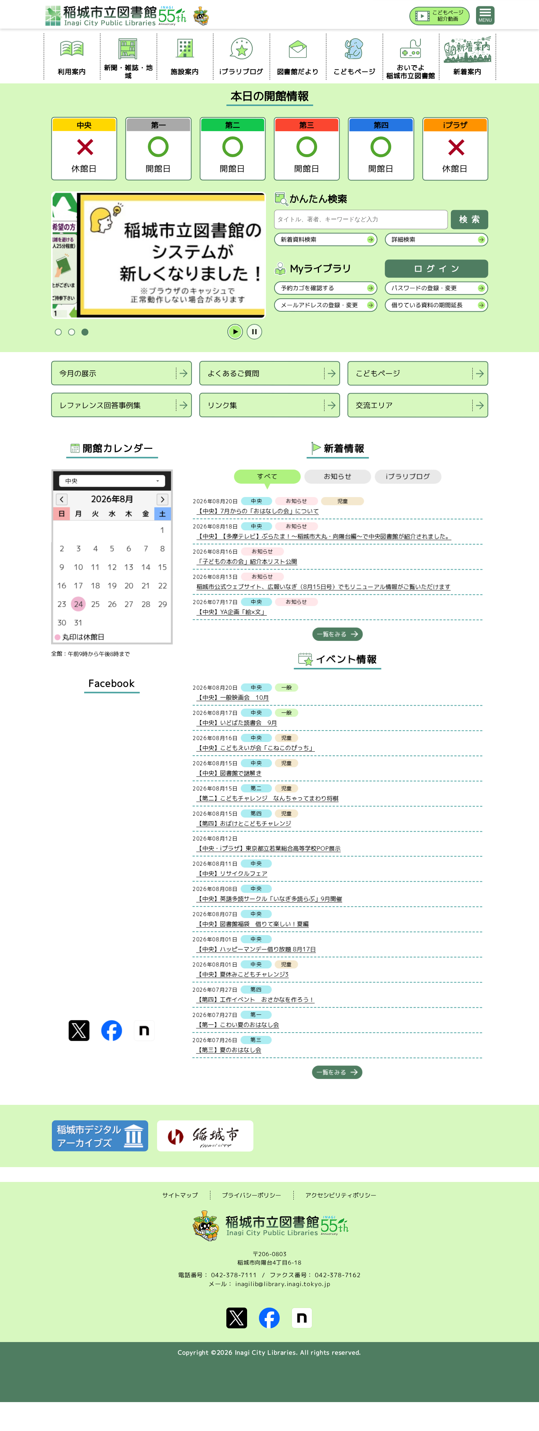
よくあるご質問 (233, 373)
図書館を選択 (52, 426)
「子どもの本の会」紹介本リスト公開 (246, 561)
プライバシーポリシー (251, 1195)
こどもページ (378, 373)
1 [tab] (58, 332)
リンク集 (222, 405)
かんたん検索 (318, 198)
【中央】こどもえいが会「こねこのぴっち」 (255, 747)
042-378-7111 (234, 1275)
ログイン (438, 269)
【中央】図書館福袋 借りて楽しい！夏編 (252, 924)
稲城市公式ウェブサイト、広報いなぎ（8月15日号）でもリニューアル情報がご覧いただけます (323, 586)
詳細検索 (403, 239)
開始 (235, 332)
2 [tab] (71, 332)
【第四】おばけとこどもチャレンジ (243, 823)
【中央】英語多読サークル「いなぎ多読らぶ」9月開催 (269, 898)
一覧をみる (331, 634)
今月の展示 (77, 373)
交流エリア (373, 405)
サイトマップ (180, 1195)
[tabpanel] (158, 255)
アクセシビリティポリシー (340, 1195)
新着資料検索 (298, 239)
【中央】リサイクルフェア (231, 873)
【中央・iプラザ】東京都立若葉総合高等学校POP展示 (268, 848)
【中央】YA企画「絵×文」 (231, 611)
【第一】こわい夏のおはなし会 (237, 1024)
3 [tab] (85, 332)
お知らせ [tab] (337, 476)
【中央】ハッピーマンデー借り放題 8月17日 (256, 949)
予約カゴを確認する (307, 288)
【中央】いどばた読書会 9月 (236, 722)
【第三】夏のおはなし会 (228, 1050)
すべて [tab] (267, 476)
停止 (254, 332)
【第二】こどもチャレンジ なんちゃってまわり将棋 (267, 798)
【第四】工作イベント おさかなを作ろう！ (255, 999)
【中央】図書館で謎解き (228, 773)
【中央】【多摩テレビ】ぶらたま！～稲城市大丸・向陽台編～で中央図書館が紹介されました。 (323, 536)
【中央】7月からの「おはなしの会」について (257, 511)
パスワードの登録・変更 (423, 288)
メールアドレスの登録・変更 (318, 305)
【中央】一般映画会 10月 (232, 697)
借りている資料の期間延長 (426, 305)
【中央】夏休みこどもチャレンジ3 (242, 974)
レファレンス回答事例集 (99, 405)
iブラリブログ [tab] (408, 476)
